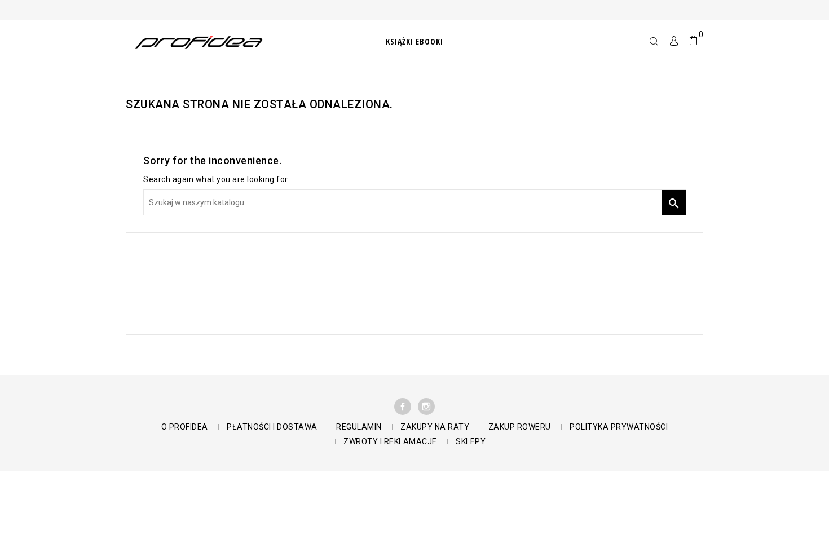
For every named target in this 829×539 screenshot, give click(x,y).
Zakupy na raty (434, 426)
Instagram (426, 406)
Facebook (402, 406)
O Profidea (184, 426)
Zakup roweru (519, 426)
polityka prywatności (619, 426)
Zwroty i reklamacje (390, 441)
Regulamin (359, 426)
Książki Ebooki (414, 41)
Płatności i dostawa (272, 426)
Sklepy (471, 441)
